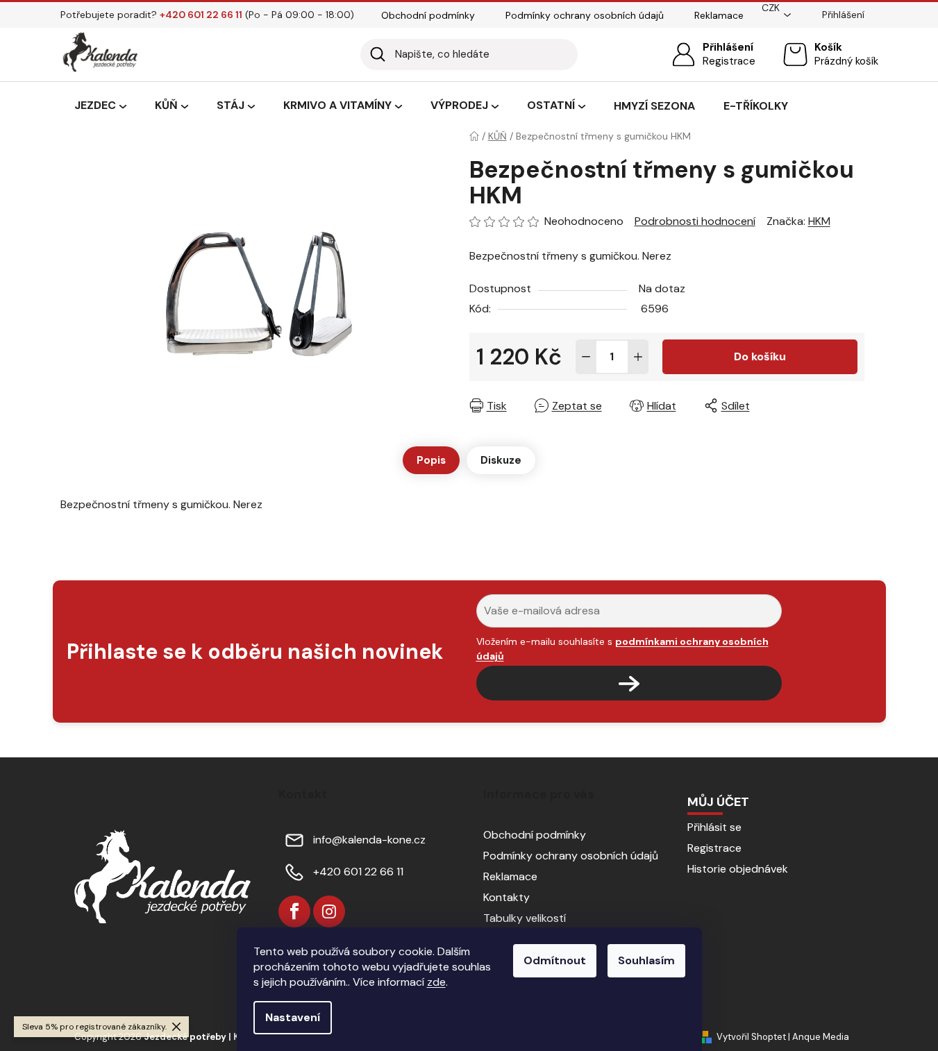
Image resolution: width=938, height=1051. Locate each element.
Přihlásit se (714, 827)
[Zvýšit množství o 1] (638, 356)
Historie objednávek (737, 868)
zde (436, 982)
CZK (771, 7)
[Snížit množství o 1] (586, 356)
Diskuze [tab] (500, 460)
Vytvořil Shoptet (751, 1037)
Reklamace (719, 15)
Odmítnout (555, 960)
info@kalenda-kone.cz (369, 839)
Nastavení (292, 1017)
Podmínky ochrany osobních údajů (584, 15)
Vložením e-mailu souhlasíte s (622, 648)
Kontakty (506, 897)
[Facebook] (294, 911)
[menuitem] (100, 106)
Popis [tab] (431, 460)
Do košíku (760, 356)
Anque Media (820, 1037)
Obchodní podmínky (428, 15)
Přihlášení (728, 47)
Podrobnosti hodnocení (695, 221)
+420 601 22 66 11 (358, 871)
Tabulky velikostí (524, 918)
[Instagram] (329, 911)
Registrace (729, 61)
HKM (819, 221)
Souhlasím (646, 960)
